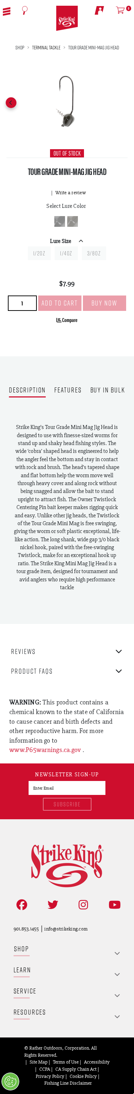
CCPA (44, 1069)
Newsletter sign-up (67, 775)
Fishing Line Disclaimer (68, 1083)
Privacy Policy (50, 1076)
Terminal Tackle (46, 47)
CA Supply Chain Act (75, 1069)
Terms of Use (66, 1062)
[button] (6, 11)
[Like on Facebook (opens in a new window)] (20, 905)
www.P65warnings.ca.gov (46, 749)
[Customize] (10, 1081)
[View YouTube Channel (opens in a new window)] (113, 905)
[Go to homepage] (67, 18)
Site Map (39, 1062)
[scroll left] (11, 102)
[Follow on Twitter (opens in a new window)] (51, 905)
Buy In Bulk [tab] (107, 390)
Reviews (23, 651)
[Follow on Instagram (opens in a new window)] (82, 905)
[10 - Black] (59, 221)
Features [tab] (67, 390)
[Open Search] (25, 10)
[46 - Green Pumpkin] (72, 221)
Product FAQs (32, 671)
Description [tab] (27, 390)
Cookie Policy (83, 1076)
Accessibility (97, 1062)
